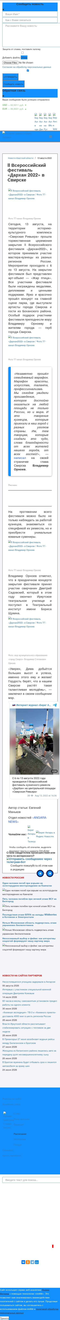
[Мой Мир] (37, 1262)
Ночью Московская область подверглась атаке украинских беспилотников (29, 924)
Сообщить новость (13, 83)
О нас (17, 1113)
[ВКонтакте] (23, 1262)
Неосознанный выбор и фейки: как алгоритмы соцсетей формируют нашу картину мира (29, 939)
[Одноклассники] (28, 1262)
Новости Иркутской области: (21, 158)
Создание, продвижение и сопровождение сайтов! (31, 1282)
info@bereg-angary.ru (19, 1232)
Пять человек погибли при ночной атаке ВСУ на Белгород (29, 900)
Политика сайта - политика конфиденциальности (26, 1236)
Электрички (20, 1139)
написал (20, 458)
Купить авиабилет (11, 1155)
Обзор (24, 57)
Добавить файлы (11, 57)
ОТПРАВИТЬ (10, 76)
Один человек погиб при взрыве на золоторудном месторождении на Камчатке (27, 884)
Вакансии (19, 1124)
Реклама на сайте (11, 1098)
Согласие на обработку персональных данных (26, 66)
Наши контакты (22, 1119)
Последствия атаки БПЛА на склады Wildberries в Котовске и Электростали (29, 915)
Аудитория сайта (11, 1104)
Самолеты (7, 1150)
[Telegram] (32, 1262)
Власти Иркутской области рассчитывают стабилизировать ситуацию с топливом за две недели (26, 1027)
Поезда (17, 1144)
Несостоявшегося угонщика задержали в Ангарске (28, 981)
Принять (4, 1318)
